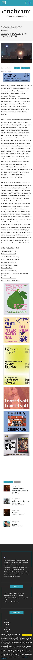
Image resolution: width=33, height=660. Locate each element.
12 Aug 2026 (15, 498)
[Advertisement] (17, 469)
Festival (10, 26)
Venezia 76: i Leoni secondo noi (10, 259)
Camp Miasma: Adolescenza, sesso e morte (20, 490)
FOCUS (17, 68)
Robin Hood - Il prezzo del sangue (20, 502)
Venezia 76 (17, 26)
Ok (27, 634)
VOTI (5, 620)
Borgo (14, 524)
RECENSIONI (8, 482)
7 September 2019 (7, 68)
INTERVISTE (7, 629)
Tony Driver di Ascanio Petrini (9, 251)
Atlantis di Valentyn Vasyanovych (10, 256)
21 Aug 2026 (15, 485)
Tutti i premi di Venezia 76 (8, 254)
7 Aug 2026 (15, 510)
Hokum (15, 513)
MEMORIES (7, 624)
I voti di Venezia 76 (6, 268)
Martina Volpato (18, 493)
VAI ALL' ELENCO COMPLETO (10, 280)
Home (4, 26)
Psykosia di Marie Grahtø (8, 262)
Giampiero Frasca (18, 504)
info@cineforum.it (14, 601)
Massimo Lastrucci (18, 514)
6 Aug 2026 (15, 521)
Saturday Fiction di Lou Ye (8, 270)
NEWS (5, 627)
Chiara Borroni (7, 71)
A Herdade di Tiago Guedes (9, 265)
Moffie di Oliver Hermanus (8, 278)
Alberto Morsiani (18, 525)
